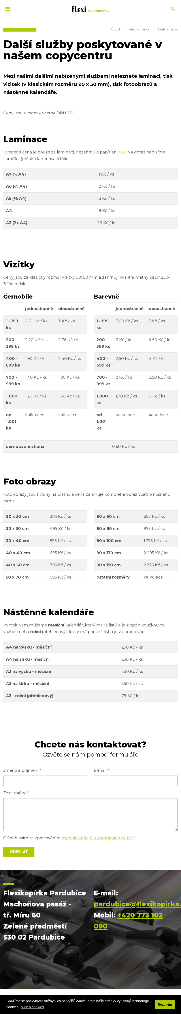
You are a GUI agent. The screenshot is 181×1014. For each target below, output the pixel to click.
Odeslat (19, 852)
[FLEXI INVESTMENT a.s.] (91, 9)
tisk (122, 152)
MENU (7, 8)
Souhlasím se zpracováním (70, 838)
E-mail (101, 770)
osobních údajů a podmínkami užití (97, 838)
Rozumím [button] (165, 1004)
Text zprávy (16, 793)
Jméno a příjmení (22, 770)
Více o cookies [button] (32, 1007)
